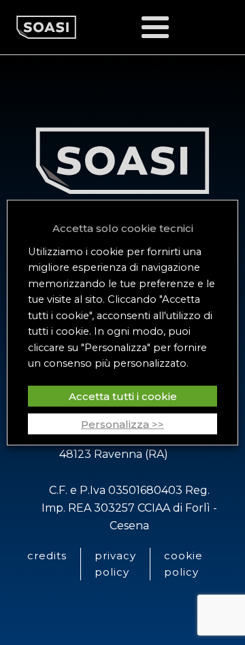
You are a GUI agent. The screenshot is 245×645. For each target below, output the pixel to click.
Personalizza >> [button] (122, 423)
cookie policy (183, 563)
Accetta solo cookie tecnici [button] (122, 228)
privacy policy (115, 563)
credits (47, 555)
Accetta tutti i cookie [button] (123, 395)
